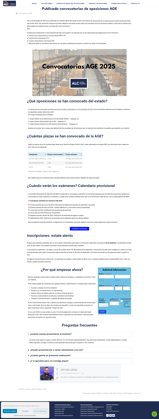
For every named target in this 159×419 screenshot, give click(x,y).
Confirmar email (126, 292)
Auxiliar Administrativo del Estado (40, 41)
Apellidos (118, 280)
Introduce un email (118, 292)
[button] (45, 154)
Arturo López (69, 370)
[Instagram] (107, 415)
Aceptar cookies (10, 411)
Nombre (101, 280)
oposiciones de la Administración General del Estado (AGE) (112, 21)
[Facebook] (110, 415)
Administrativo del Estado (37, 38)
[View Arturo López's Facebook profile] (57, 373)
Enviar (102, 312)
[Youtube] (113, 415)
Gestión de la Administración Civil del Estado (43, 35)
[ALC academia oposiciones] (9, 3)
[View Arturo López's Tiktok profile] (57, 377)
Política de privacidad (30, 415)
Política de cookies (18, 415)
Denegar (25, 411)
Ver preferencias (40, 411)
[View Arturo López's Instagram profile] (57, 369)
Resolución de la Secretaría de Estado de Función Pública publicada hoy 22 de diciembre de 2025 (61, 109)
